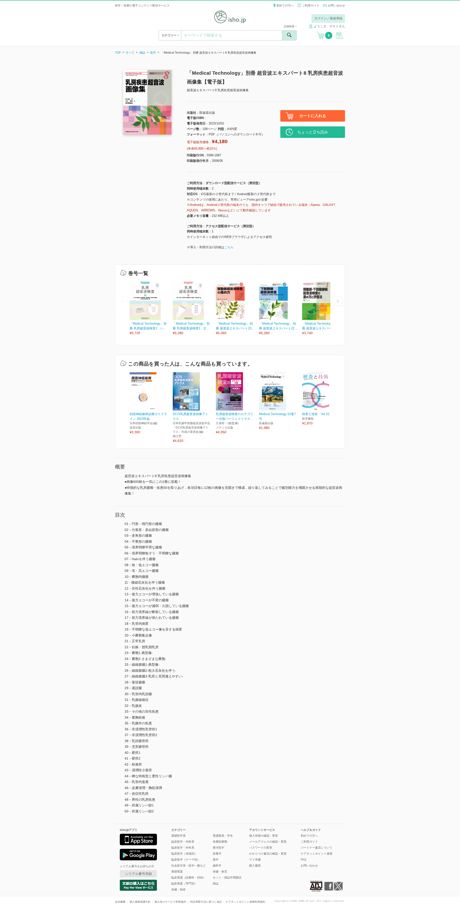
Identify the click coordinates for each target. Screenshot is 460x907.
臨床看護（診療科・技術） (188, 877)
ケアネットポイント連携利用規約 (245, 901)
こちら (229, 247)
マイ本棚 (255, 859)
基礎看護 (177, 871)
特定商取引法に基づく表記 (206, 901)
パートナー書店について (316, 847)
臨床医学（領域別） (184, 853)
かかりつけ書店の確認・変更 (268, 853)
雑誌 (142, 52)
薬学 (215, 859)
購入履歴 (255, 865)
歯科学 (217, 865)
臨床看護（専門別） (184, 883)
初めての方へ (285, 5)
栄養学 (217, 853)
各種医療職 (220, 841)
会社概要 (120, 901)
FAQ (303, 859)
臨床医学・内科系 (182, 841)
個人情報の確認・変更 (263, 835)
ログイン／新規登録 (328, 18)
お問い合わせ (336, 5)
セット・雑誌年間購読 (227, 877)
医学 (153, 52)
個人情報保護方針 (140, 901)
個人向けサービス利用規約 (170, 901)
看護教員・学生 (223, 835)
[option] (151, 309)
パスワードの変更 (260, 847)
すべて (130, 52)
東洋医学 (218, 847)
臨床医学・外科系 (182, 847)
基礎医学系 (178, 835)
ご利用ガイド (310, 5)
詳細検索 (289, 26)
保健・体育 (220, 871)
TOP (118, 52)
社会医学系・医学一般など (188, 865)
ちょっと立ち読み (312, 132)
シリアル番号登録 (138, 874)
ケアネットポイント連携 (316, 853)
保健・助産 (178, 889)
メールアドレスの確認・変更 (268, 841)
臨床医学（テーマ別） (185, 859)
